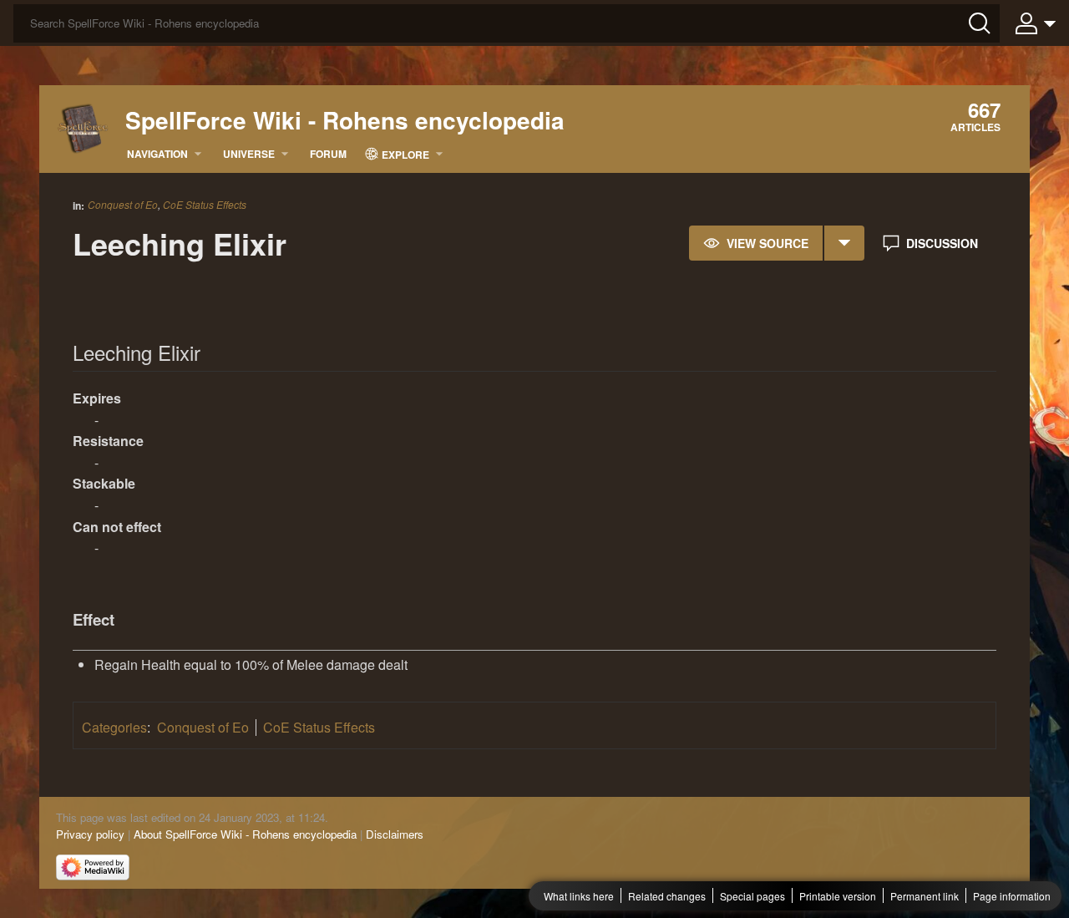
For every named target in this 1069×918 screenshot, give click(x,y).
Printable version (837, 896)
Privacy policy (90, 834)
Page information (1012, 896)
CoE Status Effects (204, 204)
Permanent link (924, 896)
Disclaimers (394, 834)
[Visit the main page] (83, 127)
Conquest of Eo (123, 204)
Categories (114, 727)
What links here (579, 896)
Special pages (752, 896)
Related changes (667, 896)
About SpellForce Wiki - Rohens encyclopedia (245, 834)
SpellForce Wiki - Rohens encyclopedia (345, 120)
